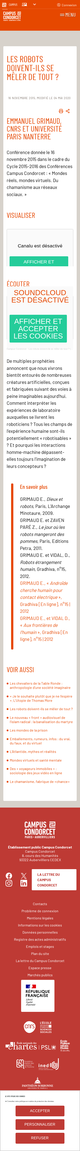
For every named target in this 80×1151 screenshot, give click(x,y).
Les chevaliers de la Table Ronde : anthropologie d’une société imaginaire (40, 685)
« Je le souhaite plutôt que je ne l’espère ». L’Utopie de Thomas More (41, 698)
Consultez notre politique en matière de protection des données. (30, 1101)
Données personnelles (40, 932)
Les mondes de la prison (29, 730)
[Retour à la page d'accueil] (12, 17)
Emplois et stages (40, 946)
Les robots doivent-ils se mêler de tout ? (41, 709)
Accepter (40, 1111)
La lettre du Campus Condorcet (48, 879)
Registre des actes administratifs (40, 939)
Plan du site (40, 953)
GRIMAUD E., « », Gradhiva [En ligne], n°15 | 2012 (45, 597)
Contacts (40, 904)
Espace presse (40, 968)
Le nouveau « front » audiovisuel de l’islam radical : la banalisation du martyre (41, 719)
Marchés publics (40, 975)
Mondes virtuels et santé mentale (36, 760)
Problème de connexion (40, 911)
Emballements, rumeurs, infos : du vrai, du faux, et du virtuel (40, 741)
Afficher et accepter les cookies (38, 328)
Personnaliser (39, 1124)
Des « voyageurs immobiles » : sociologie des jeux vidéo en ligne (36, 770)
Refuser (40, 1138)
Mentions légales (40, 918)
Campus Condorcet (16, 349)
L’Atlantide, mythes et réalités (33, 751)
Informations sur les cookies (40, 925)
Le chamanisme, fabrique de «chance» (40, 781)
